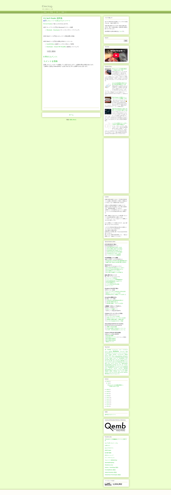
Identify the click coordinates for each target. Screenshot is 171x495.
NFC (120, 363)
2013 (107, 402)
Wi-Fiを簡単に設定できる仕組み (114, 249)
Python (122, 365)
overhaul (114, 364)
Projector (119, 365)
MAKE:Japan (108, 450)
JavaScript (117, 360)
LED (111, 362)
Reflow (121, 367)
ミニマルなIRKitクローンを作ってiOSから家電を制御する (119, 124)
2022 (107, 389)
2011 (107, 406)
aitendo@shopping (109, 462)
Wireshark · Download (52, 30)
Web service (120, 372)
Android (110, 351)
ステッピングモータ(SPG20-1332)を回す (116, 291)
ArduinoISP (122, 351)
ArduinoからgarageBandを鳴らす (115, 300)
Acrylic (120, 349)
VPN (113, 372)
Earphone (120, 355)
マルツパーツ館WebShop (111, 460)
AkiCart (106, 351)
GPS (116, 359)
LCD (108, 362)
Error (111, 357)
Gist (57, 12)
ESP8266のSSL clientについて (114, 250)
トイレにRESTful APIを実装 (112, 284)
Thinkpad (115, 371)
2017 (107, 393)
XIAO (118, 373)
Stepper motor (108, 371)
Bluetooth (116, 352)
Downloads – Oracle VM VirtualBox (56, 46)
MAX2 (124, 362)
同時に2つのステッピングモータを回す (116, 318)
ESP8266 (117, 357)
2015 (107, 397)
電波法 (107, 341)
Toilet (119, 371)
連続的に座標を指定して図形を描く (115, 319)
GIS (111, 359)
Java (114, 360)
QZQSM (126, 365)
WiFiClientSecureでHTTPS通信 (114, 252)
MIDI (106, 363)
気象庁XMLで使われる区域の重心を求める (116, 262)
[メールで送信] (48, 51)
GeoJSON (107, 359)
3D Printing (108, 349)
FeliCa (114, 358)
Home (45, 12)
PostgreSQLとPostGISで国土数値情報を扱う (116, 260)
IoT (107, 360)
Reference (117, 367)
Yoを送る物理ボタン (111, 282)
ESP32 (113, 357)
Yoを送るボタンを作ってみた (114, 253)
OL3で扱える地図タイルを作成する (114, 272)
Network (116, 363)
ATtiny (112, 352)
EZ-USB (106, 358)
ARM (126, 351)
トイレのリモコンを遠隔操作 (114, 255)
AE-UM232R (125, 349)
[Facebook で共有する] (53, 51)
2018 (107, 391)
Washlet (115, 372)
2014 (107, 400)
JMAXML (122, 360)
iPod (110, 360)
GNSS (113, 359)
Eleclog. (47, 6)
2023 (107, 381)
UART (126, 371)
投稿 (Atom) (73, 119)
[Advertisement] (116, 165)
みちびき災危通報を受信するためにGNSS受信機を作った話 (119, 83)
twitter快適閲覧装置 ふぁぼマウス (114, 281)
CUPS (106, 354)
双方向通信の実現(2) (111, 340)
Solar (123, 369)
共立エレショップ (109, 455)
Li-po (113, 362)
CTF (127, 352)
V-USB (110, 372)
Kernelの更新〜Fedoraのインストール (116, 328)
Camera (119, 352)
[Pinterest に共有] (55, 51)
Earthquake (125, 355)
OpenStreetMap (108, 364)
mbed (62, 12)
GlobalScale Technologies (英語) (113, 474)
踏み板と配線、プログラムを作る (115, 303)
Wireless (107, 373)
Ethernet (122, 357)
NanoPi (112, 363)
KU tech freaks (47, 24)
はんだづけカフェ (109, 448)
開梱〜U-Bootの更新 (112, 326)
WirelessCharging (113, 373)
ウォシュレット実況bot (111, 278)
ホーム (71, 115)
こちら (120, 31)
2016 (107, 395)
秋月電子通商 (108, 452)
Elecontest (107, 357)
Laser (106, 362)
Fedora (110, 358)
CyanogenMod (120, 354)
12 (108, 383)
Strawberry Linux (109, 465)
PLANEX (126, 364)
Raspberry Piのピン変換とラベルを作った (116, 294)
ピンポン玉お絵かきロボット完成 (115, 321)
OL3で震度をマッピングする (113, 270)
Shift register (113, 369)
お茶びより (107, 445)
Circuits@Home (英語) (110, 469)
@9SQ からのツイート (110, 414)
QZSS (106, 367)
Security (126, 368)
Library (115, 362)
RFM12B (125, 367)
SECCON (120, 368)
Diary (126, 354)
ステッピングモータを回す (113, 316)
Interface (126, 359)
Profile (51, 12)
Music (109, 363)
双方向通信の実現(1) (111, 338)
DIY (110, 355)
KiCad (126, 360)
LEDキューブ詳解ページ (112, 309)
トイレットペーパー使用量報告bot (114, 279)
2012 (107, 404)
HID (118, 359)
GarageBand (121, 358)
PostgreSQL (111, 365)
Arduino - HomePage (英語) (111, 467)
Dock (116, 355)
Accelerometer (115, 349)
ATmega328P (108, 352)
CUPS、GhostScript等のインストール (116, 329)
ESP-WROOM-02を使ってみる (114, 247)
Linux (118, 362)
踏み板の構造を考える (112, 301)
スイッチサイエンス (109, 457)
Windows (126, 372)
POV (116, 365)
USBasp (106, 372)
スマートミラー (109, 285)
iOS (105, 360)
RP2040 (115, 368)
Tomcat (122, 371)
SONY (126, 369)
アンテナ (112, 341)
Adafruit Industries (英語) (111, 472)
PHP (120, 364)
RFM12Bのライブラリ (111, 337)
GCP (126, 358)
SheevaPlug (108, 369)
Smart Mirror (119, 369)
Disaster (106, 355)
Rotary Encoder (108, 368)
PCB (118, 364)
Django (113, 355)
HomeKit (121, 359)
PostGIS (106, 365)
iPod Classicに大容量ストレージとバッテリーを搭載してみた (119, 98)
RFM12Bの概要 (109, 335)
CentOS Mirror (50, 44)
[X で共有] (51, 51)
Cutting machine (112, 354)
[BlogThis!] (49, 51)
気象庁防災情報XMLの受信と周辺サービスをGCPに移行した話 (119, 109)
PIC (122, 364)
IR (111, 360)
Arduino (116, 351)
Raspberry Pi (111, 367)
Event (126, 357)
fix (117, 358)
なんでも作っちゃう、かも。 (112, 443)
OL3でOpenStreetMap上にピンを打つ (115, 267)
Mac (121, 362)
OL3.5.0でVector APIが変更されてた (114, 269)
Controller (123, 352)
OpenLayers (125, 363)
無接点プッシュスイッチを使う (113, 293)
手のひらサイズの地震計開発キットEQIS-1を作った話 (119, 69)
